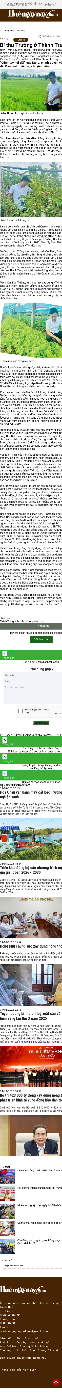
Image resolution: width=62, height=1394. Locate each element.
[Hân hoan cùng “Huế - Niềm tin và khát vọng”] (7, 1176)
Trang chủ (9, 30)
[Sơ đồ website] (30, 4)
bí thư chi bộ (21, 621)
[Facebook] (35, 4)
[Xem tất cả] (6, 15)
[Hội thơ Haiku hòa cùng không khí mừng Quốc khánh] (7, 1193)
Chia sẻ (21, 40)
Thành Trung (7, 621)
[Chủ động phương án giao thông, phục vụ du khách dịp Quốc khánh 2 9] (7, 1246)
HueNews (48, 4)
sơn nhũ (8, 1260)
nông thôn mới (36, 621)
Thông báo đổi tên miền (18, 1370)
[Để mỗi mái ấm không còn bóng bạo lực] (7, 1228)
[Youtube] (40, 4)
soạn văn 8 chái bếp (14, 1266)
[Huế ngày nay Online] (35, 15)
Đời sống (21, 30)
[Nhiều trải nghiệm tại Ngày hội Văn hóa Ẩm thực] (7, 1211)
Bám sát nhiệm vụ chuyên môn (27, 66)
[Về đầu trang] (56, 1382)
